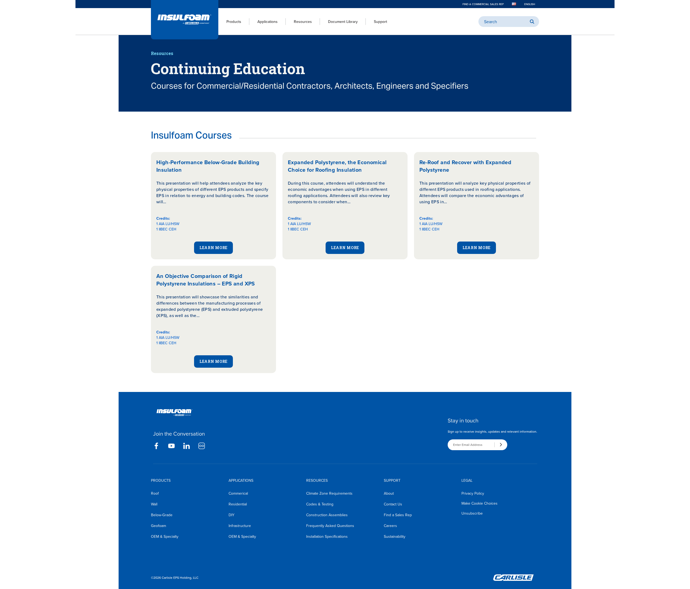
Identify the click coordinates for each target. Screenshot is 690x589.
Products (233, 21)
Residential (238, 504)
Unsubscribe (472, 513)
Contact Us (393, 504)
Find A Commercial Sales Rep (483, 4)
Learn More (213, 247)
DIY (231, 515)
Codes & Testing (319, 504)
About (389, 493)
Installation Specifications (327, 536)
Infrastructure (240, 525)
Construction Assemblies (327, 515)
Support (380, 21)
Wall (154, 504)
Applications (267, 21)
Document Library (343, 21)
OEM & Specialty (164, 536)
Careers (390, 525)
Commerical (238, 493)
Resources (303, 21)
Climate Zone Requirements (329, 493)
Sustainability (394, 536)
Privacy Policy (472, 493)
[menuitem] (229, 21)
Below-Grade (161, 515)
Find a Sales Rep (398, 515)
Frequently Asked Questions (330, 525)
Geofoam (158, 525)
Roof (155, 493)
